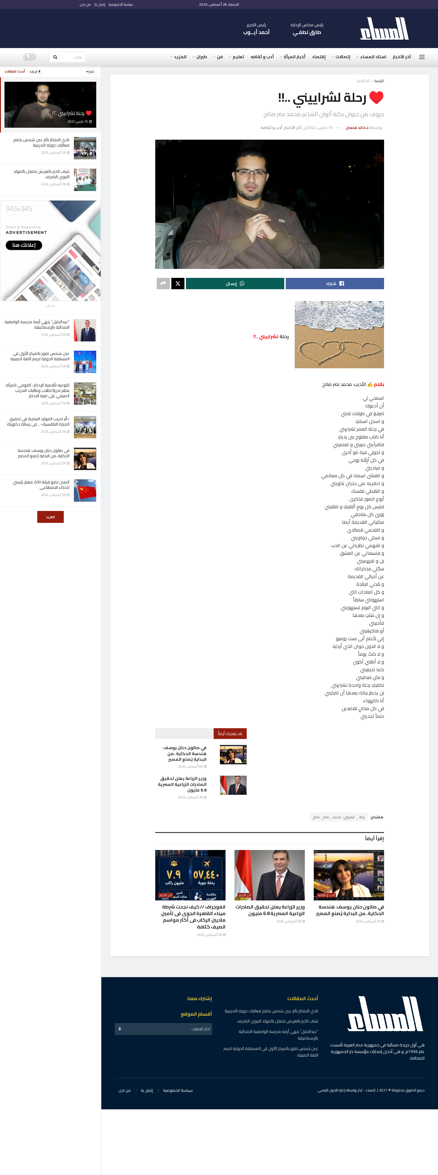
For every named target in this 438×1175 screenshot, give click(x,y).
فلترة (91, 72)
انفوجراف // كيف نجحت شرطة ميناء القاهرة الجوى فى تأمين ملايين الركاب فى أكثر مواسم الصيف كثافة (193, 916)
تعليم (238, 57)
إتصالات (343, 57)
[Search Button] (55, 57)
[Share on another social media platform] (163, 283)
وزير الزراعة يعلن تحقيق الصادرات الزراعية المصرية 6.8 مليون (182, 784)
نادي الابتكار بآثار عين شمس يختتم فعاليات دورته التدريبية (41, 142)
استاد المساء (373, 57)
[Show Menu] (422, 57)
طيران (201, 57)
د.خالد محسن (357, 127)
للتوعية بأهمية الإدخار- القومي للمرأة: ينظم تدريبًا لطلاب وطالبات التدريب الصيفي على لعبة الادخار (37, 390)
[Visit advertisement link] (50, 250)
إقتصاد (319, 57)
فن (220, 57)
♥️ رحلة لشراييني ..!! (72, 113)
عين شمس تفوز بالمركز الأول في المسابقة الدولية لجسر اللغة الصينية (39, 356)
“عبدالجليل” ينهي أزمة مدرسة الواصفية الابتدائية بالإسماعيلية (36, 324)
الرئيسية (379, 80)
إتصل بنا (99, 4)
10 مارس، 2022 (320, 127)
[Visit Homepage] (387, 28)
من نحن (85, 4)
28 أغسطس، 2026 (190, 766)
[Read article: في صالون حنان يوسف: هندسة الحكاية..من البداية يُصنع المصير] (233, 754)
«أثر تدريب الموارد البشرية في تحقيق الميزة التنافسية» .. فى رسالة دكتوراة (38, 421)
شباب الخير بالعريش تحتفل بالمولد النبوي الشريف (41, 174)
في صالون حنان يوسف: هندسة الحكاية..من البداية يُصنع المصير (43, 453)
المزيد (50, 517)
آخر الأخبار (402, 57)
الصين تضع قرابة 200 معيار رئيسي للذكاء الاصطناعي (41, 484)
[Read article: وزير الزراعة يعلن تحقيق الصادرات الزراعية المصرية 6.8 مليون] (233, 785)
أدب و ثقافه (262, 57)
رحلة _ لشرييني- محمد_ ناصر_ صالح (339, 817)
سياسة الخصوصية (121, 4)
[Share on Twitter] (177, 283)
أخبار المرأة (294, 57)
